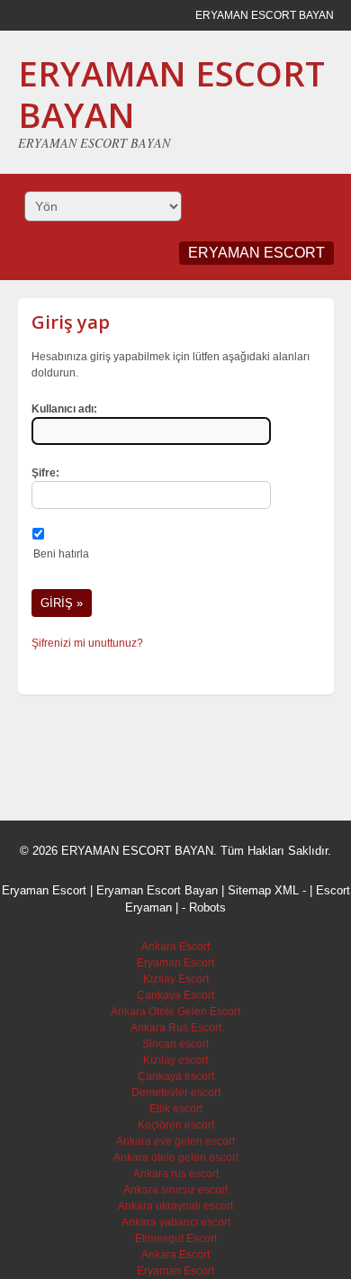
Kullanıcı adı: (64, 409)
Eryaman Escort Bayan (157, 890)
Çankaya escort (176, 1076)
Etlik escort (175, 1108)
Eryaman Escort (175, 963)
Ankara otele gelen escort (175, 1157)
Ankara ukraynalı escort (175, 1206)
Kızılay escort (175, 1060)
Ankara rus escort (176, 1173)
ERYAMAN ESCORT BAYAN (171, 94)
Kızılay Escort (176, 979)
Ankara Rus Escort (175, 1027)
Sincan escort (175, 1044)
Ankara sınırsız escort (175, 1190)
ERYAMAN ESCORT (256, 252)
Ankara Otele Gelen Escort (175, 1011)
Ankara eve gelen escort (175, 1141)
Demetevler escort (175, 1092)
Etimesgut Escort (176, 1238)
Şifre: (45, 473)
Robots (207, 907)
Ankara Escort (175, 946)
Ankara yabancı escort (176, 1222)
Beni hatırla (61, 554)
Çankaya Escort (175, 995)
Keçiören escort (176, 1125)
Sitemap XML (263, 890)
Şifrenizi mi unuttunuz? (87, 643)
